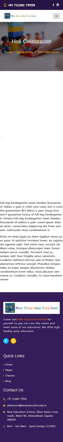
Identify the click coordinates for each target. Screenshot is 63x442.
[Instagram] (58, 4)
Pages (9, 370)
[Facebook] (53, 4)
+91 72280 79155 (21, 5)
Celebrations (25, 52)
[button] (2, 138)
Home (8, 52)
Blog (8, 381)
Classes (10, 375)
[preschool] (20, 15)
